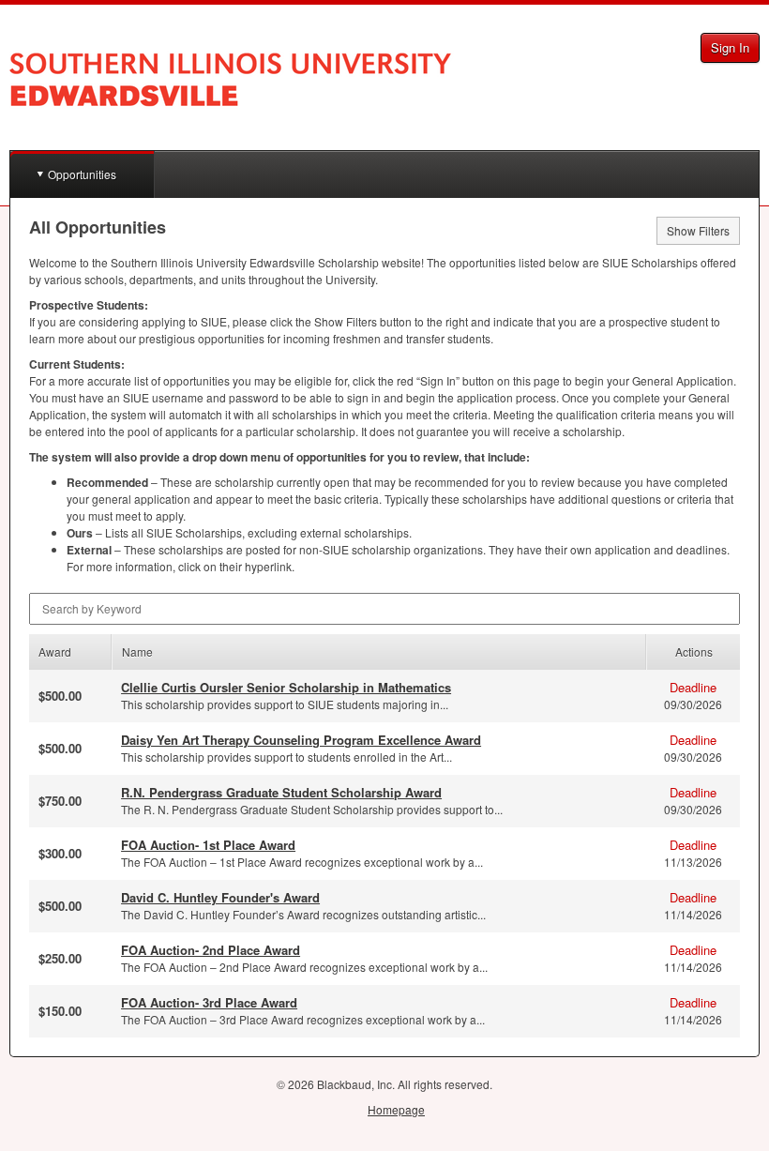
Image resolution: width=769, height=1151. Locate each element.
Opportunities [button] (82, 174)
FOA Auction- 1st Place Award (208, 845)
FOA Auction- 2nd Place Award (210, 950)
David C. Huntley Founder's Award (220, 897)
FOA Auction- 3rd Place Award (209, 1002)
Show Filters (698, 230)
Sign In (730, 47)
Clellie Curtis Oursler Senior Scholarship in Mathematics (286, 687)
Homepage (396, 1109)
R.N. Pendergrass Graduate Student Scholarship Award (281, 792)
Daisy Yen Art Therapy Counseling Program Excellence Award (301, 740)
